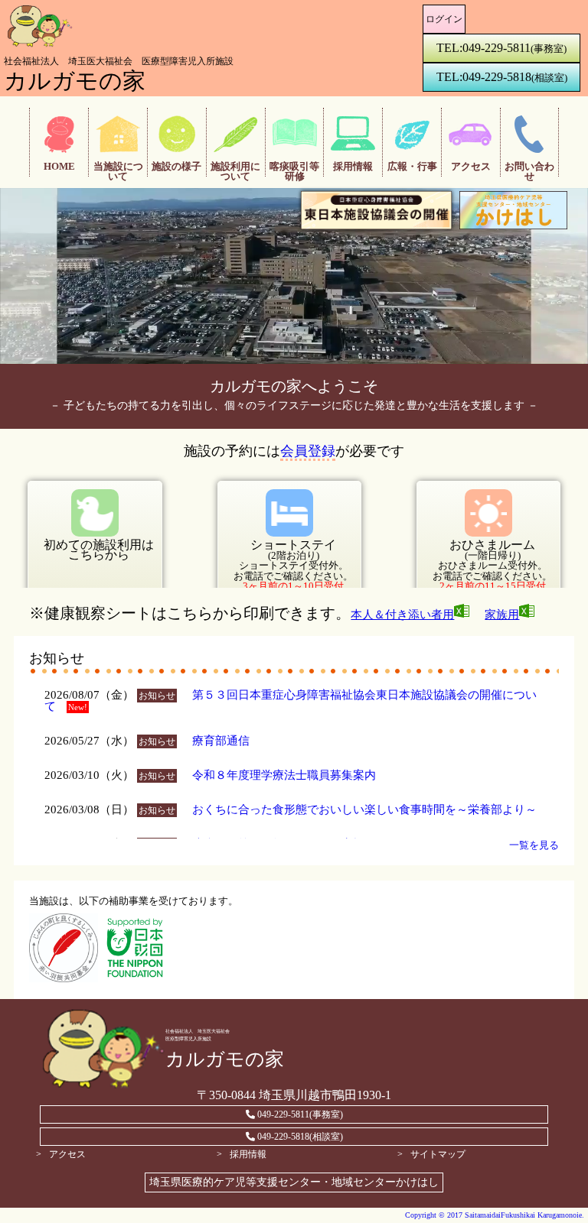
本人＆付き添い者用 (402, 614)
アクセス (67, 1154)
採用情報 (248, 1154)
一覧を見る (534, 845)
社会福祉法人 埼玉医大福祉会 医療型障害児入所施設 (119, 61)
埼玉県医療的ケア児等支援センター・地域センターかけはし (294, 1182)
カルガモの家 (74, 80)
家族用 (502, 614)
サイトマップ (438, 1154)
